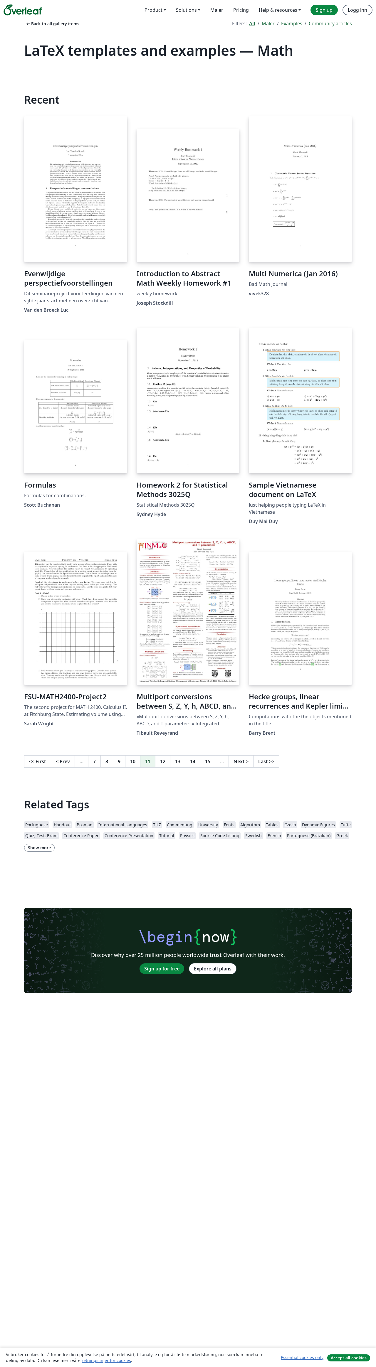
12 (162, 761)
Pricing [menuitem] (241, 10)
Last (266, 761)
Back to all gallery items (52, 23)
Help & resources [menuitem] (278, 10)
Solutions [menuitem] (186, 10)
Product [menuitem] (153, 10)
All (252, 23)
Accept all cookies (349, 1358)
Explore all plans (212, 968)
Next (241, 761)
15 (207, 761)
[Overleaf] (23, 10)
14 (192, 761)
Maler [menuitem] (216, 10)
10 (132, 761)
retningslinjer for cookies (106, 1360)
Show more (39, 847)
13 (177, 761)
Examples (291, 23)
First (37, 761)
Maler (268, 23)
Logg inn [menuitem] (357, 10)
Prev (63, 761)
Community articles (330, 23)
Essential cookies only (302, 1357)
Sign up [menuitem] (324, 10)
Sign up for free (161, 968)
